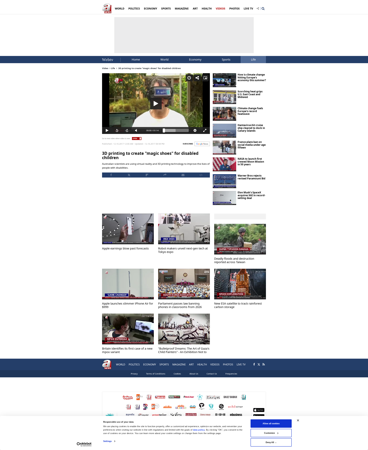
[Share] (197, 77)
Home (136, 59)
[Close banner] (298, 420)
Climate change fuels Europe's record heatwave (250, 111)
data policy (199, 430)
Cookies (177, 373)
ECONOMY (150, 8)
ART (195, 8)
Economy (195, 59)
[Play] (156, 103)
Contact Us (212, 373)
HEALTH (207, 8)
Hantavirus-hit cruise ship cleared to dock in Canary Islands (251, 127)
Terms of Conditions (155, 373)
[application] (156, 103)
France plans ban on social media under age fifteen (252, 144)
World (164, 59)
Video (105, 68)
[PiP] (205, 77)
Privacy (134, 373)
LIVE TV (248, 8)
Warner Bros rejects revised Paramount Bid (251, 177)
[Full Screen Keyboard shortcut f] (205, 130)
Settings (107, 441)
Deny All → (271, 442)
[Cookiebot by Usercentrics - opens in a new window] (84, 444)
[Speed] (189, 77)
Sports (226, 59)
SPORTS (166, 8)
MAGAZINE (182, 8)
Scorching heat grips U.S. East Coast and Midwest (250, 94)
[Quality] (195, 130)
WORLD (119, 8)
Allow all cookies (271, 423)
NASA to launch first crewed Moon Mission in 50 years (251, 161)
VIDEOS (220, 8)
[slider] (176, 130)
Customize (269, 433)
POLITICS (134, 8)
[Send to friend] (183, 175)
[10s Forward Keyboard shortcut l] (127, 130)
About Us (193, 373)
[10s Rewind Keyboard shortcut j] (117, 130)
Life (253, 59)
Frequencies (231, 373)
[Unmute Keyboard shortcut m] (137, 130)
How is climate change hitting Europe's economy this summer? (252, 77)
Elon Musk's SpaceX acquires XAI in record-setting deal (251, 195)
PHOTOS (234, 8)
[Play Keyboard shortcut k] (107, 130)
